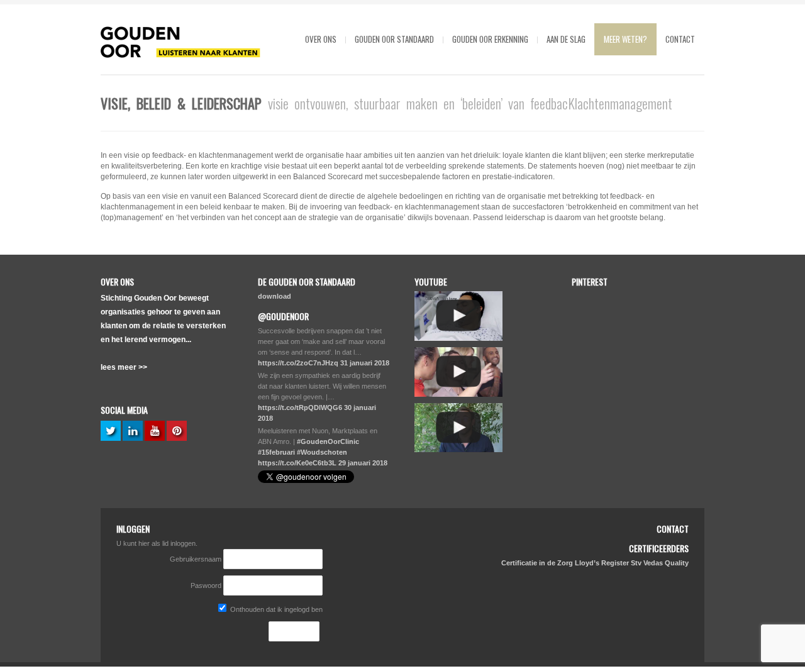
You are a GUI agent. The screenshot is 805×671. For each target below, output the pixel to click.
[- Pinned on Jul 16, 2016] (663, 419)
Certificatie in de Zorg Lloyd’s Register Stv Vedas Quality (595, 563)
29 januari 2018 (362, 463)
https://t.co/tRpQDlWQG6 (300, 407)
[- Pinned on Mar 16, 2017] (600, 358)
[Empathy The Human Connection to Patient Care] (458, 316)
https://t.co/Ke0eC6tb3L (297, 463)
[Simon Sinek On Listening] (458, 428)
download (274, 296)
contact (680, 39)
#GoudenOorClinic (328, 441)
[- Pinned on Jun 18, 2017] (663, 297)
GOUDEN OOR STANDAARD (394, 39)
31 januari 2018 (364, 363)
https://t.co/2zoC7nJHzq (298, 363)
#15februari (276, 452)
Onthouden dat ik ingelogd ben (275, 609)
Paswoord (206, 585)
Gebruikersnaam (196, 559)
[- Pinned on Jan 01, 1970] (600, 297)
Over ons (320, 39)
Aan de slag (566, 39)
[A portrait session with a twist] (458, 372)
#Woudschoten (322, 452)
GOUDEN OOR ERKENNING (490, 39)
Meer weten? (625, 39)
